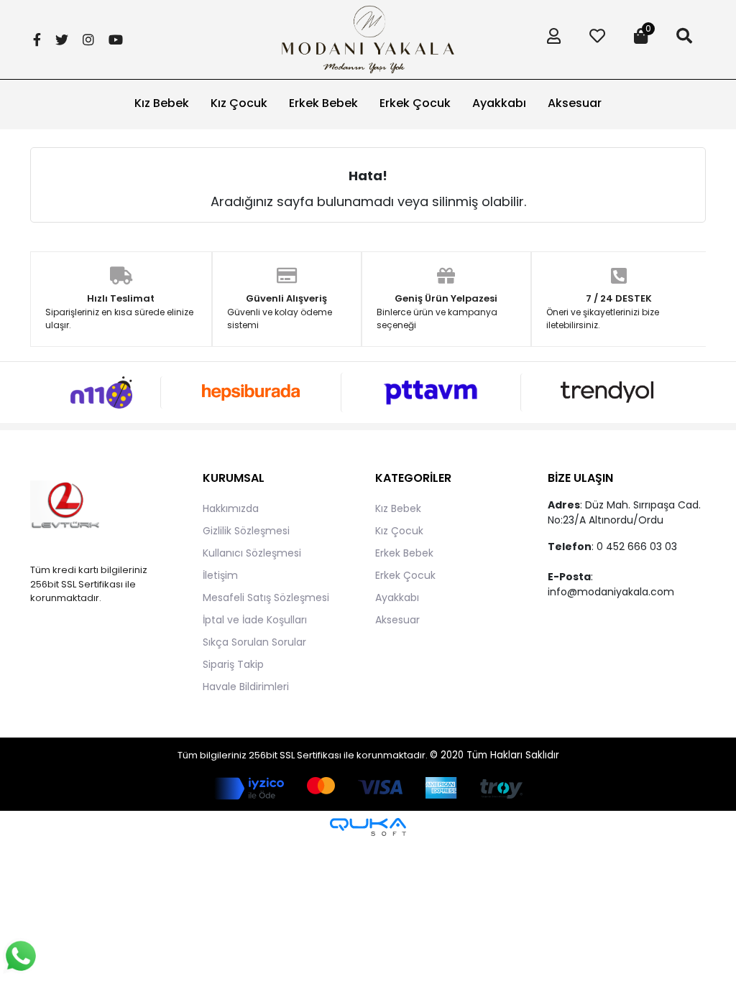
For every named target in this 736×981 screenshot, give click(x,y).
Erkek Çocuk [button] (415, 103)
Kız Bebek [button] (161, 103)
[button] (550, 39)
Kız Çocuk (399, 531)
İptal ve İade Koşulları (255, 620)
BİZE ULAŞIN (580, 478)
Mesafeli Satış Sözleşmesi (266, 597)
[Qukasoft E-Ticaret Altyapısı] (368, 827)
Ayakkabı (397, 597)
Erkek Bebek (404, 553)
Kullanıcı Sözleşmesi (252, 553)
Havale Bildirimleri (246, 686)
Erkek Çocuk (405, 575)
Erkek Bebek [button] (323, 103)
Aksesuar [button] (575, 103)
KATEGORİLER (413, 478)
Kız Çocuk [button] (239, 103)
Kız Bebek (398, 508)
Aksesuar (397, 620)
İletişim (220, 575)
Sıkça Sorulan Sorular (254, 642)
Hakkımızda (231, 508)
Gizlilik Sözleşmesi (246, 531)
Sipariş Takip (233, 664)
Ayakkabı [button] (499, 103)
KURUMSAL (233, 478)
